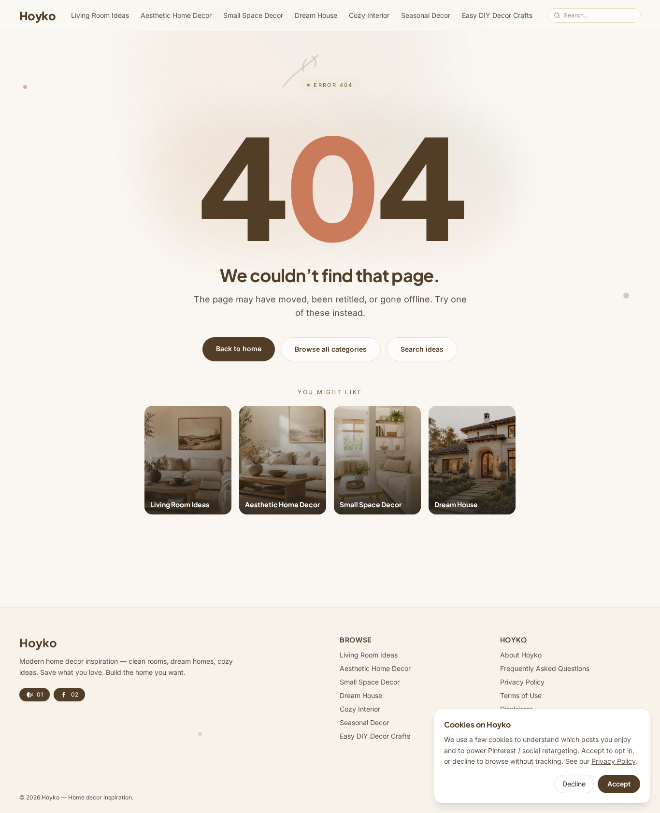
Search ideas (422, 349)
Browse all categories (331, 349)
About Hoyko (521, 655)
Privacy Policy (522, 682)
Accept (619, 784)
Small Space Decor (253, 15)
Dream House (316, 15)
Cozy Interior (369, 15)
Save (213, 418)
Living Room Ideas (100, 15)
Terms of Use (521, 695)
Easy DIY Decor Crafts (497, 15)
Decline (574, 784)
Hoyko (37, 15)
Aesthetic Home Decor (176, 15)
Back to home (238, 348)
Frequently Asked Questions (544, 668)
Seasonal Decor (425, 15)
